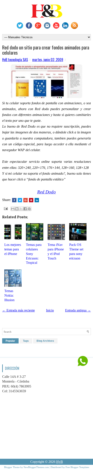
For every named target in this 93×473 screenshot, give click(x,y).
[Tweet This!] (20, 200)
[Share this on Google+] (25, 200)
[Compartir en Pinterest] (29, 209)
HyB (59, 462)
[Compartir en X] (21, 209)
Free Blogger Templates (77, 467)
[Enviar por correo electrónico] (13, 209)
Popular (10, 340)
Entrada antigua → (78, 310)
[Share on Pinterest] (31, 200)
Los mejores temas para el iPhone (12, 249)
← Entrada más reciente (18, 310)
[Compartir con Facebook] (25, 209)
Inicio (50, 310)
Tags (26, 340)
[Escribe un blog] (17, 209)
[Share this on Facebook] (14, 200)
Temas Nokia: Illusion (9, 295)
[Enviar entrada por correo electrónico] (5, 208)
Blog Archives (45, 340)
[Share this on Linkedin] (37, 200)
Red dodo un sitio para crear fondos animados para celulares (45, 50)
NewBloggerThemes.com (36, 467)
